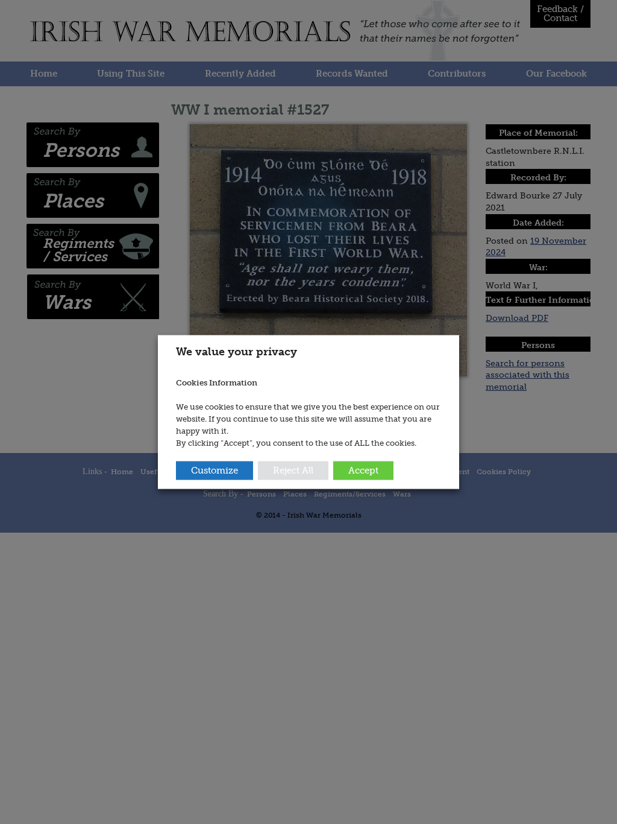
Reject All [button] (293, 469)
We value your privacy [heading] (236, 351)
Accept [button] (363, 469)
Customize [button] (214, 469)
